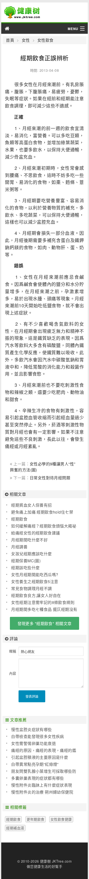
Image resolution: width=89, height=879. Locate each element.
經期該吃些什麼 (25, 567)
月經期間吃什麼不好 (29, 540)
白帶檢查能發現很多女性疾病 (37, 736)
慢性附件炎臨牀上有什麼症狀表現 (41, 785)
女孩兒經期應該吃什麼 (31, 554)
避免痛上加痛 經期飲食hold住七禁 (42, 512)
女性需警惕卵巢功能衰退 (33, 743)
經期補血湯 (15, 827)
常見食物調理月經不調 (31, 588)
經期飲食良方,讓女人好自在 (36, 595)
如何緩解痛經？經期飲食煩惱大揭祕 (43, 526)
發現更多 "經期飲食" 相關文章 (45, 623)
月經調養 (19, 547)
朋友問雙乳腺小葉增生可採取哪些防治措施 (41, 771)
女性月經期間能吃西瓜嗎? (34, 574)
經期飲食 (19, 519)
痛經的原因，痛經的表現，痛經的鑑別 (41, 750)
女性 (26, 40)
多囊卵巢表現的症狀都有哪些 (37, 778)
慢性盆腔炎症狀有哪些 (31, 729)
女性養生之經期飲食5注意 (34, 581)
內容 (12, 673)
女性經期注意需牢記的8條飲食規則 (42, 602)
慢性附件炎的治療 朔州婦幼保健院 (42, 792)
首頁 (10, 40)
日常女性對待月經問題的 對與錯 (40, 480)
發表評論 (31, 696)
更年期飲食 (35, 819)
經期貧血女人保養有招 (31, 505)
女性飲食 (45, 40)
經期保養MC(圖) (26, 560)
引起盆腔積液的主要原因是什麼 (39, 757)
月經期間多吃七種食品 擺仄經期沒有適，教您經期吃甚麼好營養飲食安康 (41, 609)
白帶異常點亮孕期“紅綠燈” (34, 764)
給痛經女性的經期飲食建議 (35, 533)
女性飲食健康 (61, 819)
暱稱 (12, 651)
